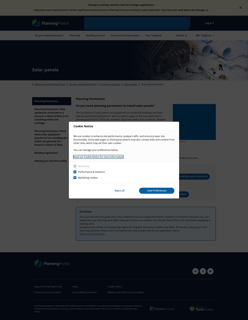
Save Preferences (156, 190)
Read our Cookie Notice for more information (98, 156)
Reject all (119, 190)
